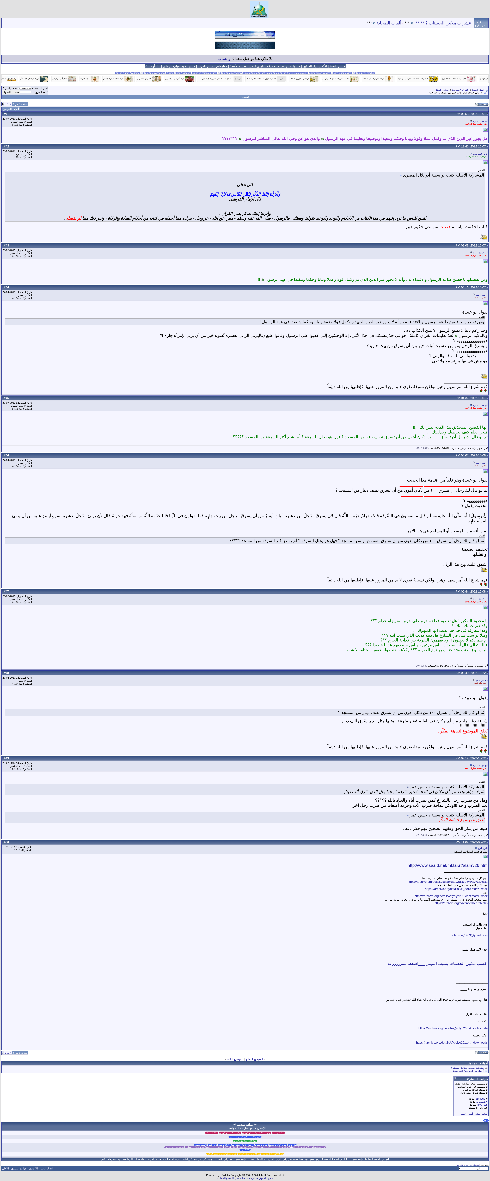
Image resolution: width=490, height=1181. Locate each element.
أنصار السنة (478, 89)
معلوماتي (221, 66)
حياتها (191, 66)
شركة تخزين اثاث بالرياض (272, 1154)
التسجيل (245, 97)
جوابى (167, 66)
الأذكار (323, 66)
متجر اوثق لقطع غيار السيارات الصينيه (245, 1137)
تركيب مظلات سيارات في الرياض (256, 1133)
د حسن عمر (482, 294)
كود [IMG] (482, 1104)
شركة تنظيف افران (317, 1147)
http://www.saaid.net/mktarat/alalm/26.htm (448, 865)
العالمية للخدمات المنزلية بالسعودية (365, 1159)
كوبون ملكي (208, 1159)
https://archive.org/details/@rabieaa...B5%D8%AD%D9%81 (448, 881)
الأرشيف (33, 1168)
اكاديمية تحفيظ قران (297, 73)
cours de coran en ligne (204, 73)
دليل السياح (344, 1159)
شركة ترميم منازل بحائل (257, 1145)
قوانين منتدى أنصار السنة (474, 1113)
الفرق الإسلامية (460, 89)
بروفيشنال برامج (323, 1159)
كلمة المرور (41, 92)
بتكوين (103, 1159)
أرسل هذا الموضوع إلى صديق (468, 1070)
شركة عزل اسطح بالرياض (249, 1154)
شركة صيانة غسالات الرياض (239, 1147)
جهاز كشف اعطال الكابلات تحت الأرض (229, 1145)
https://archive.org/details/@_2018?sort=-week (456, 889)
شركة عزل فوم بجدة (277, 1145)
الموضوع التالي (235, 1059)
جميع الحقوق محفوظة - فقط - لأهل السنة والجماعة (245, 1178)
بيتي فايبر (292, 1145)
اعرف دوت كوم (194, 1159)
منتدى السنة (337, 66)
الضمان (259, 1159)
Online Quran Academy (153, 73)
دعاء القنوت (245, 1150)
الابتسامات (482, 1101)
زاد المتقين (310, 66)
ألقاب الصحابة (471, 23)
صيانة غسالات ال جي (279, 1147)
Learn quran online (342, 73)
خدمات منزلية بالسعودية (244, 1159)
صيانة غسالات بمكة (261, 1147)
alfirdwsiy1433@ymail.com (470, 935)
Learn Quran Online (254, 73)
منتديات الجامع (290, 66)
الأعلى (5, 1168)
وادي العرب (205, 66)
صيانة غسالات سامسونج (216, 1147)
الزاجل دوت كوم (125, 1159)
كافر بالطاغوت (480, 153)
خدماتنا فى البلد (139, 1159)
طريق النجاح (256, 66)
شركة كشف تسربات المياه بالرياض (221, 1154)
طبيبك (184, 1159)
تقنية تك (334, 1159)
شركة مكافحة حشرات (174, 1147)
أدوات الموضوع (10, 109)
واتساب (223, 58)
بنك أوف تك (152, 66)
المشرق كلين (268, 1159)
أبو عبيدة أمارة (480, 121)
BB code (480, 1098)
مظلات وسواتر (278, 1133)
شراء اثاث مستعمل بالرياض (245, 1141)
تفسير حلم (112, 1159)
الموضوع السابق (254, 1059)
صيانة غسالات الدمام (298, 1147)
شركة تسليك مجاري (203, 1145)
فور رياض (228, 1159)
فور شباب (179, 66)
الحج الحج (483, 848)
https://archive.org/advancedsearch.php (461, 903)
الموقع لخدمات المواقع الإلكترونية (468, 1165)
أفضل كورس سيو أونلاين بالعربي (289, 1159)
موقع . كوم (309, 1159)
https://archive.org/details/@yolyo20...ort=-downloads (452, 1042)
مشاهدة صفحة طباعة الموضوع (467, 1067)
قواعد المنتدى (18, 1168)
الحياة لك (218, 1159)
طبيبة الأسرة (238, 66)
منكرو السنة (442, 89)
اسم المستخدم (40, 88)
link (486, 1120)
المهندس (385, 1159)
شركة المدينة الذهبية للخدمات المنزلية (164, 1159)
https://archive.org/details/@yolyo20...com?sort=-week (451, 896)
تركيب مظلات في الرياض (230, 1133)
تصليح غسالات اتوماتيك (195, 1147)
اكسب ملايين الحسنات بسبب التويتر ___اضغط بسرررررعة (437, 963)
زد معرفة (273, 66)
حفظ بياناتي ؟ (9, 88)
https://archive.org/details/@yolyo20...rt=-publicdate (453, 1028)
